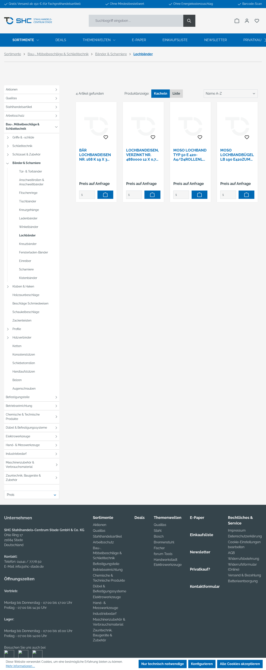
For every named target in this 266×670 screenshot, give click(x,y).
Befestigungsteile (18, 397)
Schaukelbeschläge (25, 312)
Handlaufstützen (23, 371)
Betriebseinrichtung (19, 405)
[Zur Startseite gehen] (28, 20)
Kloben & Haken (23, 286)
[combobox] (136, 21)
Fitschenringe (28, 192)
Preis (10, 495)
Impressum (237, 530)
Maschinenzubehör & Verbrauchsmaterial (20, 464)
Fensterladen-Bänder (33, 252)
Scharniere (26, 269)
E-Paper (197, 517)
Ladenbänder (28, 218)
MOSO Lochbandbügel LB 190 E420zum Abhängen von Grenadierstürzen (237, 155)
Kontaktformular (205, 586)
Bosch (159, 536)
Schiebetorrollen (23, 363)
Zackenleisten (21, 320)
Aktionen (11, 89)
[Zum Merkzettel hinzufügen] (106, 137)
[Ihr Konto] (247, 21)
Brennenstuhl (164, 542)
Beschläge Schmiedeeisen (30, 303)
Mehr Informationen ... (20, 666)
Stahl (157, 531)
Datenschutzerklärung (245, 536)
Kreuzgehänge (29, 210)
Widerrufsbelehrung (243, 559)
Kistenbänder (28, 278)
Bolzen (17, 380)
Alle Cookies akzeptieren (240, 664)
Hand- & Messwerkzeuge (23, 445)
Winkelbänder (28, 227)
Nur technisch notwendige (162, 664)
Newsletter (200, 552)
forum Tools (163, 554)
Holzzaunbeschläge (25, 295)
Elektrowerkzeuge (18, 436)
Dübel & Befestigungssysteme (26, 427)
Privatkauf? (200, 569)
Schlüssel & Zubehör (26, 154)
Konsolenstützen (23, 354)
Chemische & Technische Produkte (23, 417)
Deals (139, 517)
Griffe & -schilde (23, 137)
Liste (176, 93)
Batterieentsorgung (243, 581)
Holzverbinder (21, 337)
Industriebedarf (16, 453)
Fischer (159, 548)
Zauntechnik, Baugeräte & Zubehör (23, 478)
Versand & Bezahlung (244, 575)
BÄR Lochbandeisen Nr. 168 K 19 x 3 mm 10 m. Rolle (95, 155)
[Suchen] (189, 21)
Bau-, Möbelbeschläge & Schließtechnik (22, 126)
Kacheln (160, 93)
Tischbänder (27, 201)
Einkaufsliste (201, 535)
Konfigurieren (202, 664)
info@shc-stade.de (29, 567)
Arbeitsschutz (15, 115)
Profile (16, 329)
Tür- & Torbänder (30, 171)
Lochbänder (27, 235)
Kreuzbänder (28, 244)
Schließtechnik (22, 146)
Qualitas (11, 98)
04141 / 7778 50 (29, 562)
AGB (231, 553)
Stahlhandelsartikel (19, 107)
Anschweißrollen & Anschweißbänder (31, 182)
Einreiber (25, 261)
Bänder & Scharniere (26, 163)
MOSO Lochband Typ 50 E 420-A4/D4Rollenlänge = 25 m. (190, 155)
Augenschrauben (24, 388)
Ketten (16, 346)
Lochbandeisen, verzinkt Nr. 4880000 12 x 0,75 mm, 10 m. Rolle (142, 155)
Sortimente (103, 517)
